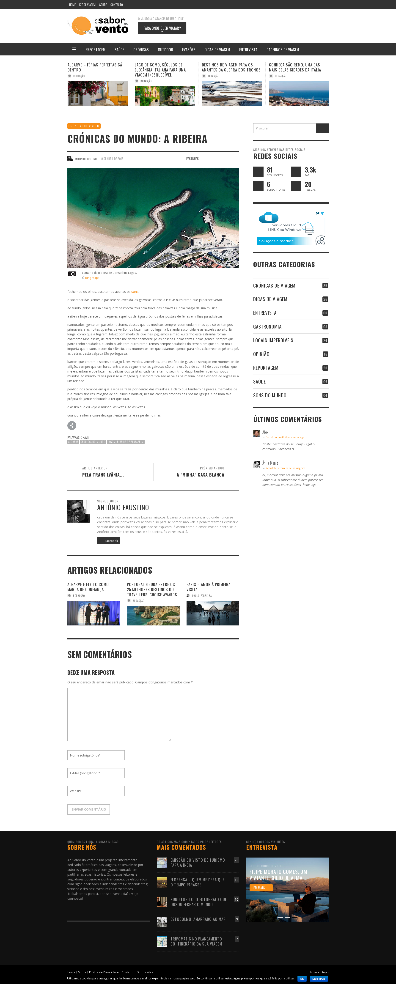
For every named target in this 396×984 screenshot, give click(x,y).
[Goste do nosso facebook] (296, 172)
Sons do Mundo (269, 395)
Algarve (73, 442)
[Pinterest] (297, 4)
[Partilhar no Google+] (220, 158)
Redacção (79, 81)
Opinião (261, 353)
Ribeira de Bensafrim (130, 442)
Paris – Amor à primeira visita (209, 586)
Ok (302, 978)
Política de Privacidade (104, 972)
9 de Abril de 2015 (112, 158)
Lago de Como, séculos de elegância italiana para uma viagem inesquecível (93, 70)
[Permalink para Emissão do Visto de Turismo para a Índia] (162, 862)
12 (236, 879)
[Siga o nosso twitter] (258, 172)
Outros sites (145, 972)
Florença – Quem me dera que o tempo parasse (197, 882)
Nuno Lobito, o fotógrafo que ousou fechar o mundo (198, 901)
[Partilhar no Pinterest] (228, 158)
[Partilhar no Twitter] (212, 158)
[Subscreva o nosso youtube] (258, 186)
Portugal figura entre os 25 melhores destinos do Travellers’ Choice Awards (152, 589)
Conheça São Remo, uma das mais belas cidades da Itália (228, 67)
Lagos (111, 442)
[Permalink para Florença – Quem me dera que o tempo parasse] (162, 882)
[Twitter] (306, 4)
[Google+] (279, 4)
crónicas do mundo (93, 442)
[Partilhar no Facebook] (204, 158)
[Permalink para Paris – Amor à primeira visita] (213, 613)
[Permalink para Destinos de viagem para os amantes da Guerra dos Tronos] (165, 93)
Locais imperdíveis (273, 340)
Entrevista (265, 312)
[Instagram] (288, 4)
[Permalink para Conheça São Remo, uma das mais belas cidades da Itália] (232, 93)
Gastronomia (267, 326)
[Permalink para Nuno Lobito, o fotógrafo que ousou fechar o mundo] (162, 901)
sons (134, 291)
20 (236, 860)
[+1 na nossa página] (296, 186)
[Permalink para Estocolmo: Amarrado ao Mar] (162, 921)
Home (71, 972)
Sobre (82, 972)
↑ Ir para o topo (318, 972)
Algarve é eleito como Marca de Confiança (88, 586)
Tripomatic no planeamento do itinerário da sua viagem (196, 941)
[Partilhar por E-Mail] (236, 158)
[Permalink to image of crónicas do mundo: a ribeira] (153, 218)
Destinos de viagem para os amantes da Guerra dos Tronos (164, 67)
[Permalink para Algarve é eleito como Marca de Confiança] (93, 613)
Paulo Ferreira (202, 595)
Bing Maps (92, 278)
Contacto (128, 972)
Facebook (111, 541)
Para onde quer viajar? (162, 29)
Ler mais (318, 978)
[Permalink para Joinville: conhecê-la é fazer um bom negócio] (299, 93)
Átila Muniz (282, 76)
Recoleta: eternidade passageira (285, 468)
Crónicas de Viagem (84, 125)
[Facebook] (270, 4)
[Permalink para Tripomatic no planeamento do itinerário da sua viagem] (162, 941)
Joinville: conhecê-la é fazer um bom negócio (298, 67)
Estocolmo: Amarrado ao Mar (198, 919)
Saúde (259, 381)
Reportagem (266, 367)
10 (236, 899)
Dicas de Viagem (270, 298)
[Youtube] (314, 4)
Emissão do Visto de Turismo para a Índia (197, 862)
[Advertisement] (264, 25)
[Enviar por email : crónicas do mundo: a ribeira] (72, 425)
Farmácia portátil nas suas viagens (286, 437)
